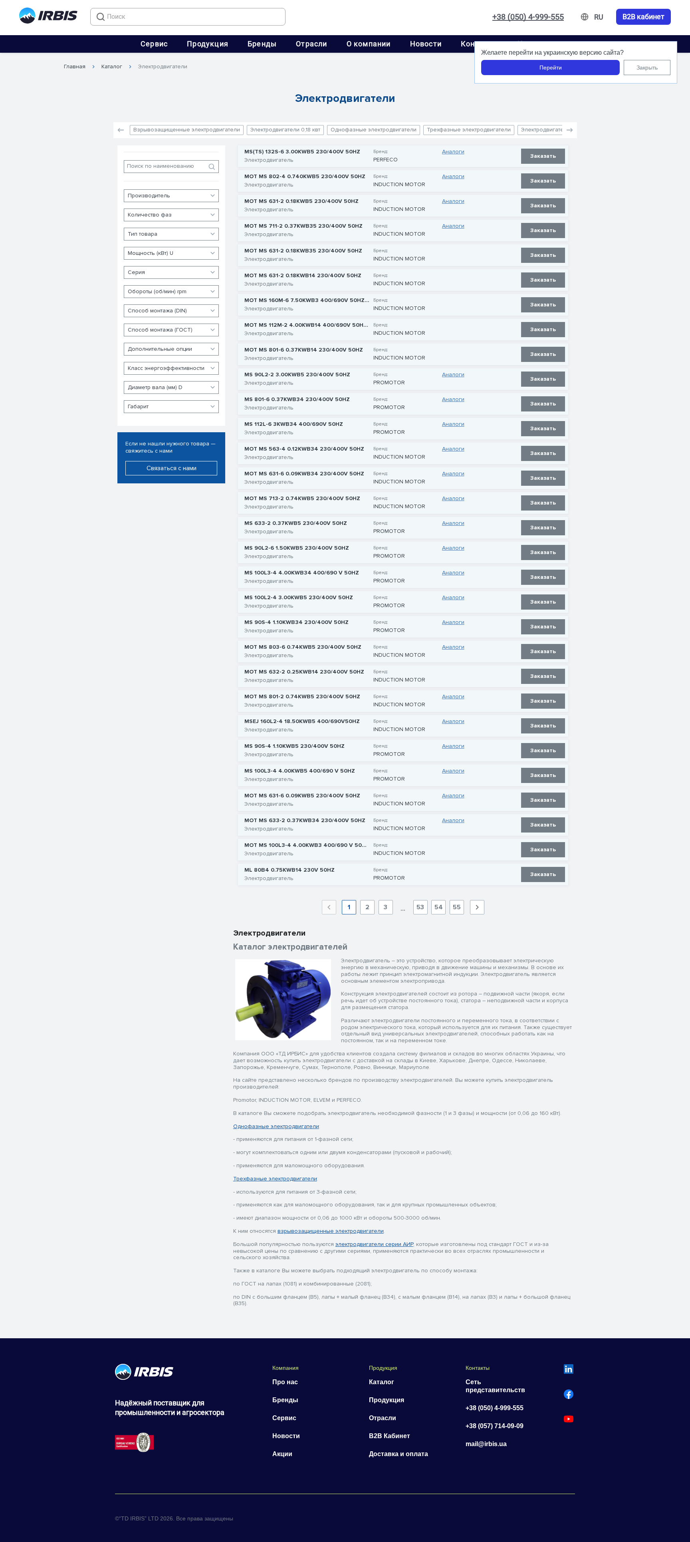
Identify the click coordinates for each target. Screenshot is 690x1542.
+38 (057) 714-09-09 (494, 1426)
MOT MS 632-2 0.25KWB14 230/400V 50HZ (304, 672)
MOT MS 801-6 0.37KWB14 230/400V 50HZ (303, 350)
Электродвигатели (162, 67)
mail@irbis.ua (486, 1444)
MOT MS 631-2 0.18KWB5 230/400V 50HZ (301, 201)
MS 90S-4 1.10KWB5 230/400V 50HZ (294, 746)
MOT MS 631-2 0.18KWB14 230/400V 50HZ (302, 275)
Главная (74, 67)
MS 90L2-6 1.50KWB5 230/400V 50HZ (296, 548)
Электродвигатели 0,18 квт (285, 129)
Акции (282, 1454)
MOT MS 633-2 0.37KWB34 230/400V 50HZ (304, 820)
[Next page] (477, 907)
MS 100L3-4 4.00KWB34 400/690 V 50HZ (301, 573)
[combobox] (188, 17)
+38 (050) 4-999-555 (528, 17)
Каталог (111, 67)
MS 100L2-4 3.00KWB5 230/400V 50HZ (298, 597)
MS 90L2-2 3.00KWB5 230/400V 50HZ (297, 375)
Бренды (262, 44)
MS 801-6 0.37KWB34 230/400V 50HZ (297, 399)
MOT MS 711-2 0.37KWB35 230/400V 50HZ (303, 226)
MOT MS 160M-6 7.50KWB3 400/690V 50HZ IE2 (306, 300)
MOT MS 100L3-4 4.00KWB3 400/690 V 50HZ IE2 (306, 845)
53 (420, 907)
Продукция (207, 44)
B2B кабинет (643, 17)
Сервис (154, 44)
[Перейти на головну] (48, 17)
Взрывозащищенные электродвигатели (186, 129)
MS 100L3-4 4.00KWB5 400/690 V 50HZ (299, 771)
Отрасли (311, 44)
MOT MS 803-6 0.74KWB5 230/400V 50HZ (302, 647)
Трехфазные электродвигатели (469, 129)
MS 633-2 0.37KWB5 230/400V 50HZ (295, 523)
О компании (369, 44)
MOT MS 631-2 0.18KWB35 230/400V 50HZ (303, 251)
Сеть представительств (495, 1386)
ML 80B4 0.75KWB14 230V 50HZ (289, 870)
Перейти (550, 67)
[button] (569, 130)
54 (438, 907)
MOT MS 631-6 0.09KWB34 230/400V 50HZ (304, 474)
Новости (426, 44)
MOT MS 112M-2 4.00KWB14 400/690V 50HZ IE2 (306, 325)
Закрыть (647, 67)
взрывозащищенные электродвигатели (331, 1231)
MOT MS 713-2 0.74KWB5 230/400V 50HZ (302, 498)
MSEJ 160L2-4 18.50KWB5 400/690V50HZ (302, 721)
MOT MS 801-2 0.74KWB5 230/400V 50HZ (302, 697)
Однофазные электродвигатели (373, 129)
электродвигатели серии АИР (374, 1244)
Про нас (285, 1382)
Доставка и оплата (398, 1454)
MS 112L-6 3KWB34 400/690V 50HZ (293, 424)
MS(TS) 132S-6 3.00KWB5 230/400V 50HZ (302, 152)
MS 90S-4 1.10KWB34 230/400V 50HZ (296, 622)
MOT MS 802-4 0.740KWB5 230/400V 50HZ (304, 176)
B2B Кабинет (389, 1436)
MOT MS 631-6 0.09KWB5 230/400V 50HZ (302, 796)
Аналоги (453, 152)
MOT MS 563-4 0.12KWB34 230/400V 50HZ (304, 449)
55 (457, 907)
